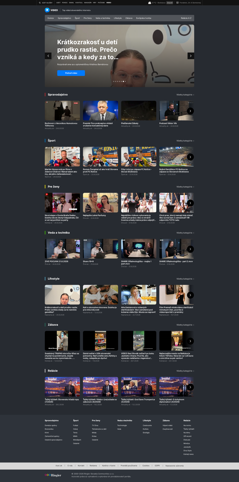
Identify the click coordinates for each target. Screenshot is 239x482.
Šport (77, 18)
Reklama (93, 466)
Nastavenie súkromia (175, 466)
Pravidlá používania (129, 466)
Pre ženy (88, 18)
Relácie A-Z (186, 18)
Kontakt (81, 466)
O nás (69, 466)
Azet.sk (59, 466)
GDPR (157, 466)
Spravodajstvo (64, 18)
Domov (51, 18)
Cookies (145, 466)
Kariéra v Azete (108, 466)
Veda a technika (103, 18)
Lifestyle (118, 18)
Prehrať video (71, 73)
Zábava (128, 18)
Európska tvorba (143, 18)
